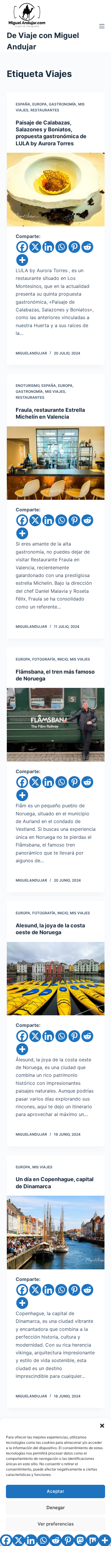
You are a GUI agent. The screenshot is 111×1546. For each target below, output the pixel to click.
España (23, 104)
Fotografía (43, 659)
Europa (39, 104)
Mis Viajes (55, 391)
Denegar (55, 1507)
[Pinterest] (74, 247)
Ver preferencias (56, 1524)
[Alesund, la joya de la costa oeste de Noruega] (55, 979)
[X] (35, 247)
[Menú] (101, 26)
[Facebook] (22, 247)
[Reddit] (87, 247)
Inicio (62, 659)
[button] (102, 1426)
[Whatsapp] (61, 247)
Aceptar (55, 1491)
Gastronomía (62, 104)
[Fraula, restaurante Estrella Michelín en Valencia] (55, 463)
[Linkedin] (48, 247)
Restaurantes (44, 110)
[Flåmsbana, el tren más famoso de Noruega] (55, 725)
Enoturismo (27, 385)
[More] (22, 260)
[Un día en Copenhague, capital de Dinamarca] (55, 1232)
